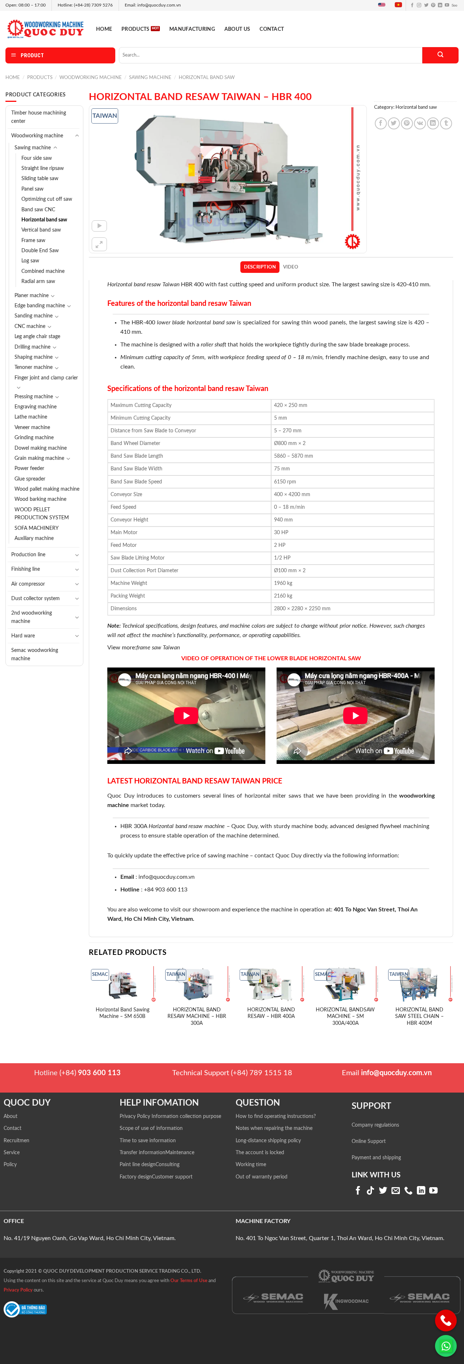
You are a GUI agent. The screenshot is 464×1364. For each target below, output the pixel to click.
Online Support (369, 1141)
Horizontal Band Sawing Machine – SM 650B (122, 1013)
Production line (28, 554)
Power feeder (29, 468)
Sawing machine (150, 77)
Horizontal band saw (207, 77)
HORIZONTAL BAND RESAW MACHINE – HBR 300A (196, 1016)
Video (290, 267)
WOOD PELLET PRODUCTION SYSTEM (41, 513)
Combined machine (43, 271)
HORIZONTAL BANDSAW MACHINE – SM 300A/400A (345, 1016)
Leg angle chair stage (37, 336)
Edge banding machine (39, 305)
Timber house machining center (38, 117)
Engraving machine (35, 406)
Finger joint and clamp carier (46, 377)
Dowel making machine (40, 448)
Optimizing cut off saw (46, 199)
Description (260, 267)
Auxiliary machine (34, 538)
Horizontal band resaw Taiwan (143, 284)
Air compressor (28, 584)
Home (104, 29)
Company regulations (375, 1125)
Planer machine (31, 295)
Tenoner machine (33, 367)
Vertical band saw (41, 230)
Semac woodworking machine (34, 654)
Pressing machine (33, 396)
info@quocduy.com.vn (166, 877)
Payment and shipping (376, 1157)
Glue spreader (29, 479)
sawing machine (228, 855)
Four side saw (36, 158)
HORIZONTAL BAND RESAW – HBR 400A (271, 1013)
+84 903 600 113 (165, 890)
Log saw (30, 260)
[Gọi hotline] (446, 1320)
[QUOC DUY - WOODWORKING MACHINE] (45, 29)
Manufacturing (192, 29)
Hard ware (23, 636)
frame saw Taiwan (158, 647)
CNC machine (29, 326)
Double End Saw (40, 250)
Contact (272, 29)
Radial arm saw (38, 281)
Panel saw (32, 189)
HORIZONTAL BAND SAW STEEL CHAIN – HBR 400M (419, 1016)
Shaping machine (33, 357)
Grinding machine (34, 437)
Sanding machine (33, 316)
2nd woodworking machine (31, 617)
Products (135, 29)
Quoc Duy (120, 796)
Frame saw (33, 240)
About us (237, 29)
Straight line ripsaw (42, 168)
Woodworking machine (90, 77)
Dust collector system (35, 598)
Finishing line (25, 569)
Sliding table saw (39, 178)
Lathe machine (30, 417)
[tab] (259, 267)
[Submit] (440, 55)
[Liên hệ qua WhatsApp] (446, 1346)
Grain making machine (39, 458)
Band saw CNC (38, 209)
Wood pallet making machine (46, 489)
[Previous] (89, 1001)
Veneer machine (32, 427)
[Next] (452, 1001)
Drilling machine (32, 347)
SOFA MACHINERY (36, 528)
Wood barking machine (40, 499)
